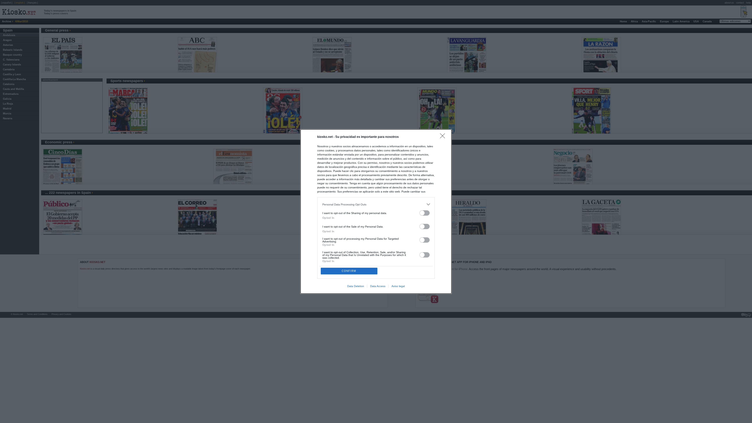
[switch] (424, 213)
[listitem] (376, 204)
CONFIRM (349, 270)
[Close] (443, 137)
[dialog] (376, 211)
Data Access (377, 286)
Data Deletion (355, 286)
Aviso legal (398, 286)
